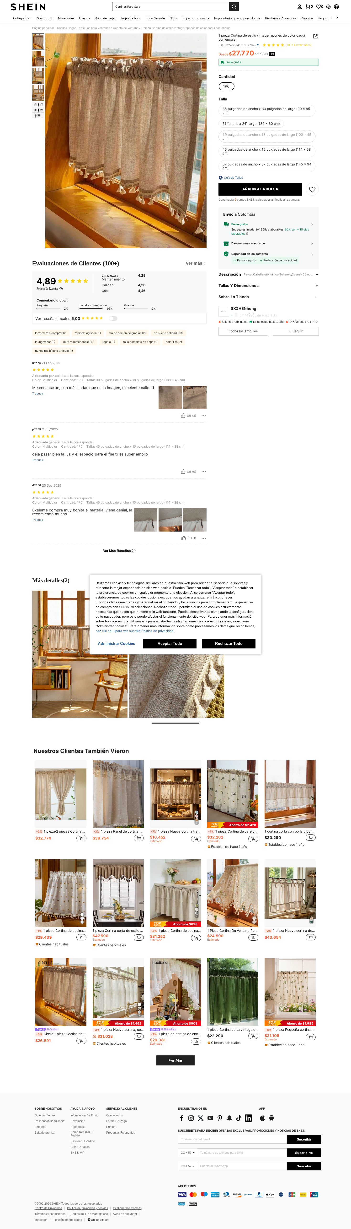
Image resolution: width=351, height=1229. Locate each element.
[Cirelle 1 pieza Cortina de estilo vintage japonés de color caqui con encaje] (60, 992)
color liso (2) (174, 342)
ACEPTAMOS (187, 1186)
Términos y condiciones (50, 1214)
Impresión (41, 1220)
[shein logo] (28, 6)
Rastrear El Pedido (82, 1141)
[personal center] (300, 7)
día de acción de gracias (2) (127, 333)
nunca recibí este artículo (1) (54, 350)
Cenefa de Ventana (125, 28)
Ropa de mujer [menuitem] (105, 18)
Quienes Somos (45, 1115)
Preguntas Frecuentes (120, 1132)
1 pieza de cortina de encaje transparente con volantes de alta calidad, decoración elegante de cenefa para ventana (176, 1034)
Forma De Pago (116, 1121)
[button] (328, 7)
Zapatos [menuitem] (307, 18)
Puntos (110, 1127)
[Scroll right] (337, 18)
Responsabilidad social (50, 1121)
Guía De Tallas (80, 1147)
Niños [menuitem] (174, 18)
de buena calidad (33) (168, 333)
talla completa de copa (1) (140, 342)
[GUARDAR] (312, 189)
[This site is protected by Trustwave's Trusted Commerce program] (181, 1203)
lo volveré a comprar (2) (51, 333)
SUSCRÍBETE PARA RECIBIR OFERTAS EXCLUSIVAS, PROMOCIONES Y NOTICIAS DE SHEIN (241, 1130)
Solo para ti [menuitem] (45, 18)
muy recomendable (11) (78, 342)
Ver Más (175, 1060)
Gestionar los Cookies (127, 1208)
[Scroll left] (331, 18)
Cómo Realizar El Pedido (81, 1133)
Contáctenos (114, 1115)
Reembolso (77, 1127)
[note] (232, 825)
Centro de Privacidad (48, 1208)
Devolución (77, 1121)
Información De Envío (84, 1115)
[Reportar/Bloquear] (204, 416)
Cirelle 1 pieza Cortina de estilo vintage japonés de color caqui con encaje (61, 1034)
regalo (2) (108, 342)
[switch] (113, 318)
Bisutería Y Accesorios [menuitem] (280, 18)
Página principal (43, 28)
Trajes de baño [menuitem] (130, 18)
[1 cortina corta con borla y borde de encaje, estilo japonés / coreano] (290, 794)
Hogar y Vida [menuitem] (327, 18)
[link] (309, 6)
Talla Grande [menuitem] (155, 18)
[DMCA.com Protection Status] (193, 1203)
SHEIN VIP (77, 1152)
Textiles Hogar (66, 28)
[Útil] (183, 416)
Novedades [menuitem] (66, 18)
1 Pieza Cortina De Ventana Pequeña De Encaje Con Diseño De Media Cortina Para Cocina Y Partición (232, 931)
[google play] (271, 1120)
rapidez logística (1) (88, 333)
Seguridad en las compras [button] (249, 254)
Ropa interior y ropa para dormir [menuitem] (237, 18)
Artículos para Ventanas (94, 28)
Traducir (37, 393)
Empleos (40, 1127)
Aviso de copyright (125, 1214)
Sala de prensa (44, 1132)
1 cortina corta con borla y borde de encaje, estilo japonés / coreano (290, 831)
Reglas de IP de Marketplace (89, 1214)
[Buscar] (234, 6)
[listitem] (60, 806)
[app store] (262, 1120)
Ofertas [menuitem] (84, 18)
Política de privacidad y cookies (87, 1208)
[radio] (226, 86)
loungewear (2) (45, 342)
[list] (216, 1118)
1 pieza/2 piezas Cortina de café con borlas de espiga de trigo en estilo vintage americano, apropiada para (61, 831)
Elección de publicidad (67, 1220)
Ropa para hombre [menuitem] (195, 18)
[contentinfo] (249, 1194)
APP (262, 1108)
